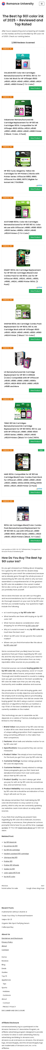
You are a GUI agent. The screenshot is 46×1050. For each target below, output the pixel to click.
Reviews (5, 961)
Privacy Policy (7, 942)
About (4, 946)
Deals (4, 968)
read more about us (26, 828)
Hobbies (6, 991)
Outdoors (7, 995)
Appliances (6, 980)
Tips (4, 984)
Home (4, 957)
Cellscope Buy (7, 927)
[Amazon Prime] (39, 186)
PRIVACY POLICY (9, 1006)
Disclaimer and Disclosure (12, 938)
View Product (35, 88)
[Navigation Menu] (41, 4)
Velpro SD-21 (7, 919)
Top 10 (4, 976)
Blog (3, 964)
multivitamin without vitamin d (14, 912)
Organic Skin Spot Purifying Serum (15, 923)
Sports (4, 987)
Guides (4, 972)
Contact (5, 950)
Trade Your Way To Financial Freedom (17, 915)
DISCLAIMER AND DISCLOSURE (13, 1010)
